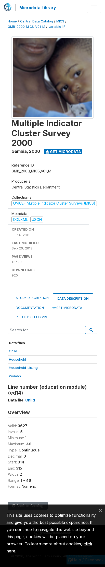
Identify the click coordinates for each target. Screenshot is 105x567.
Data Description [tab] (73, 298)
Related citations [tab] (31, 317)
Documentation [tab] (30, 308)
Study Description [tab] (32, 298)
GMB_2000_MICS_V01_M (26, 27)
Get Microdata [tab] (69, 308)
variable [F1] (58, 27)
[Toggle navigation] (94, 8)
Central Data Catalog (36, 21)
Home (12, 21)
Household (17, 359)
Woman (15, 376)
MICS (60, 21)
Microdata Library (37, 7)
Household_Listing (23, 368)
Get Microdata (65, 151)
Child (13, 351)
